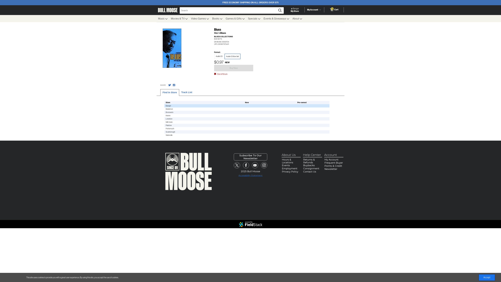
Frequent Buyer (333, 162)
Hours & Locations (287, 161)
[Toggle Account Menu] (320, 9)
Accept (486, 277)
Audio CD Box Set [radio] (232, 56)
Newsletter (330, 169)
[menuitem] (163, 18)
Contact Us (309, 171)
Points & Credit (333, 165)
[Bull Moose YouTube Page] (255, 165)
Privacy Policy (290, 171)
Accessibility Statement (250, 175)
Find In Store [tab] (170, 92)
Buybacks (309, 165)
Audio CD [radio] (219, 56)
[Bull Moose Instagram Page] (264, 165)
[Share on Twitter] (169, 85)
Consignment (311, 168)
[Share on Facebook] (174, 85)
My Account (312, 9)
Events (286, 165)
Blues (217, 29)
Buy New (234, 68)
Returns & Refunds (309, 161)
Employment (289, 168)
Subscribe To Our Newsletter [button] (250, 157)
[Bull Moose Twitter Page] (237, 165)
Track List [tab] (186, 92)
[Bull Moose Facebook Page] (246, 165)
